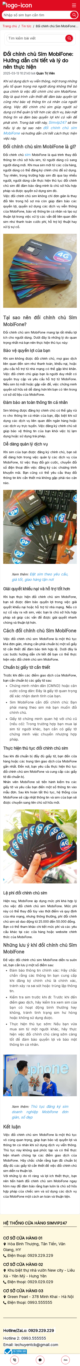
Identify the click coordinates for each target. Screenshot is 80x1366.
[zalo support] (65, 1360)
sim (28, 154)
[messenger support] (40, 1360)
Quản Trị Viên (45, 73)
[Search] (74, 14)
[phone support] (14, 1360)
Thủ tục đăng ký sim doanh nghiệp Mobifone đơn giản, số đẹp (40, 1111)
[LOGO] (17, 5)
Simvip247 (57, 122)
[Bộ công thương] (15, 1350)
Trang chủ (10, 26)
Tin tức (26, 26)
